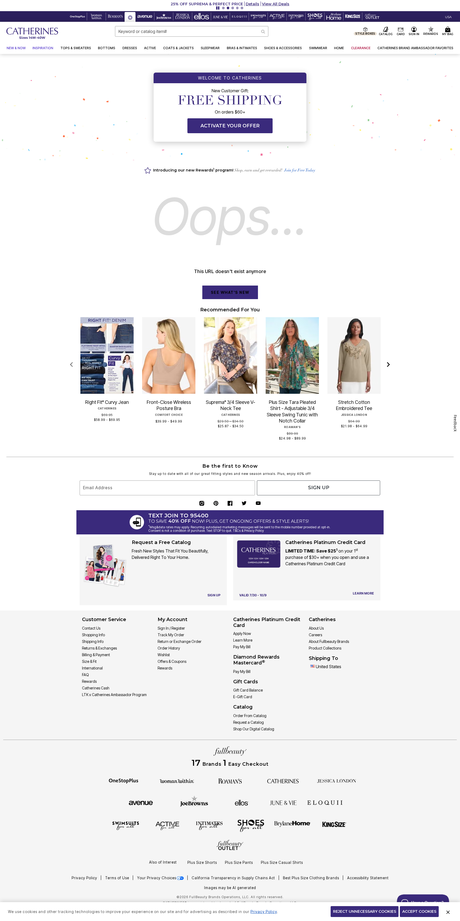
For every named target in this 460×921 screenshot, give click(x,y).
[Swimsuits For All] (125, 825)
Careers (315, 635)
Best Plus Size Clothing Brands (311, 878)
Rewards (89, 681)
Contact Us (91, 628)
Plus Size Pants (239, 862)
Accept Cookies (419, 911)
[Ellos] (241, 802)
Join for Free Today (299, 171)
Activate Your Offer (230, 126)
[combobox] (191, 31)
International (92, 668)
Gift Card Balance (248, 690)
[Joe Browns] (194, 802)
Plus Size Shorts (202, 862)
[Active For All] (167, 825)
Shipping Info (93, 641)
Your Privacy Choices (156, 878)
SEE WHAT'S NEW (230, 292)
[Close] (448, 911)
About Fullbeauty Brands (329, 641)
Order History (169, 648)
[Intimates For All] (209, 825)
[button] (230, 4)
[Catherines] (283, 780)
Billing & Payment (96, 654)
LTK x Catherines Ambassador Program (114, 694)
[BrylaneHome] (292, 825)
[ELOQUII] (324, 802)
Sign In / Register (171, 628)
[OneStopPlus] (123, 780)
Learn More (242, 640)
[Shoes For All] (250, 825)
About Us (316, 628)
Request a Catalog (248, 722)
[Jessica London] (336, 780)
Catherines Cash (95, 688)
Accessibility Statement (368, 878)
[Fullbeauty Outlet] (230, 845)
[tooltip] (77, 16)
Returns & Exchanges (99, 648)
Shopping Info (93, 635)
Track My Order (171, 635)
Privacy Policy (85, 878)
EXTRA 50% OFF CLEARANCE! (187, 4)
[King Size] (334, 825)
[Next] (388, 364)
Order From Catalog (249, 715)
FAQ (85, 674)
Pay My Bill (241, 646)
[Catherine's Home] (32, 33)
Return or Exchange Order (180, 641)
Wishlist (164, 654)
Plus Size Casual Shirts (282, 862)
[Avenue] (141, 802)
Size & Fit (89, 661)
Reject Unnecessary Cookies (364, 911)
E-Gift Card (242, 696)
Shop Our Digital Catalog (253, 729)
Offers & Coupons (172, 661)
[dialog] (448, 16)
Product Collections (325, 648)
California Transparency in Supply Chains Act (234, 878)
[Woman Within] (176, 780)
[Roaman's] (230, 780)
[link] (415, 48)
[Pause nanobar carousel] (218, 8)
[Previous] (71, 364)
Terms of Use (117, 878)
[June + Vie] (283, 802)
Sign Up (318, 488)
